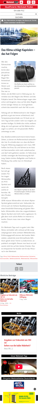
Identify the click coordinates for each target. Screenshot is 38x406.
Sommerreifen (4, 258)
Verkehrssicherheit (15, 258)
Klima (5, 256)
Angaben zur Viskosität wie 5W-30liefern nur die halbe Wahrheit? (8, 298)
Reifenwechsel (24, 256)
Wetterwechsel (25, 258)
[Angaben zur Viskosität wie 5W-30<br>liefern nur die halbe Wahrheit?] (9, 286)
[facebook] (29, 2)
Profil (9, 256)
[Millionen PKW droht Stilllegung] (29, 286)
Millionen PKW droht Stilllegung (26, 296)
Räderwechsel (16, 256)
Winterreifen (34, 258)
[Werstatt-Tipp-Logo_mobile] (11, 1)
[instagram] (33, 2)
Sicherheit (32, 256)
